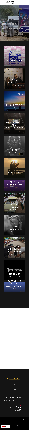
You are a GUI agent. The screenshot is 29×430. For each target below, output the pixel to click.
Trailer (10, 209)
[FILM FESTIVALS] (14, 78)
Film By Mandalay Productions (14, 249)
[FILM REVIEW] (14, 101)
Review (10, 152)
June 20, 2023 (16, 254)
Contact (14, 392)
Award (10, 288)
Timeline (14, 384)
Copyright (21, 425)
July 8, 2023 (16, 231)
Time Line (14, 172)
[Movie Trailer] (14, 203)
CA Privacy (15, 425)
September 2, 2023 (17, 209)
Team (14, 387)
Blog (14, 389)
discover (14, 274)
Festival (10, 63)
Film (11, 130)
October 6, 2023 (17, 187)
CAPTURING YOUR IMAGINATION (14, 283)
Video (12, 231)
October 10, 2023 (17, 152)
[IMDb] (14, 146)
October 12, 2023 (16, 130)
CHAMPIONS (14, 60)
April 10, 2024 (17, 85)
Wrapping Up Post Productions (14, 125)
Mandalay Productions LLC (14, 420)
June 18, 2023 (17, 276)
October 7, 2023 (17, 174)
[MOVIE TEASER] (14, 225)
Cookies (14, 427)
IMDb (14, 150)
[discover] (14, 270)
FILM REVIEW (14, 105)
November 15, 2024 (17, 63)
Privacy (10, 425)
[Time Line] (14, 168)
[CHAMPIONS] (14, 56)
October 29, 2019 (17, 288)
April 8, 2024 (17, 107)
